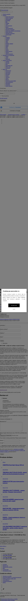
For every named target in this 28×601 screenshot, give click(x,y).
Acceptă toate (14, 305)
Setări (14, 309)
